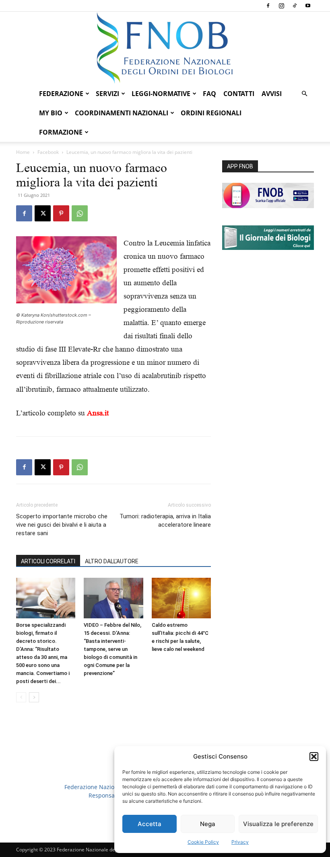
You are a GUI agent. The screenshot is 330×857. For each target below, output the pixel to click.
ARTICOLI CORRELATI (48, 561)
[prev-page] (21, 697)
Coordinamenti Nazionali (121, 112)
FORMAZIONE (60, 132)
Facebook (48, 152)
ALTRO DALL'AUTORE (111, 561)
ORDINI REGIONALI (211, 112)
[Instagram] (281, 5)
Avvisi (272, 93)
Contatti (238, 93)
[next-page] (34, 697)
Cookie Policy (203, 842)
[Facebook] (268, 5)
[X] (43, 213)
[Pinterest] (61, 213)
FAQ (209, 93)
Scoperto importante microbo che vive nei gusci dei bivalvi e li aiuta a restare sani (61, 525)
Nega (207, 824)
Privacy (240, 842)
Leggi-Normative (161, 93)
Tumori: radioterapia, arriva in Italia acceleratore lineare (165, 520)
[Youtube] (308, 5)
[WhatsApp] (80, 213)
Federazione (61, 93)
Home (23, 152)
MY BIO (50, 112)
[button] (314, 757)
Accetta (149, 824)
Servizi (107, 93)
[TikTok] (295, 5)
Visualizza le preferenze (278, 824)
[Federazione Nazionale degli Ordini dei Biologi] (165, 48)
